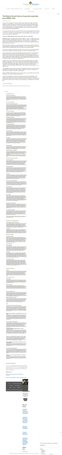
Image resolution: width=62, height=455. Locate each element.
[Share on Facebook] (23, 451)
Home (10, 383)
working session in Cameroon (22, 175)
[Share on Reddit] (26, 451)
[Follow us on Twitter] (7, 375)
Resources (27, 8)
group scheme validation (11, 223)
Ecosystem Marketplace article (32, 46)
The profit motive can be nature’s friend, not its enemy (25, 411)
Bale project (17, 189)
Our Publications (37, 8)
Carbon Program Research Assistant (17, 306)
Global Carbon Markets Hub (14, 8)
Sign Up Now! (25, 400)
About (53, 8)
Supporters (31, 11)
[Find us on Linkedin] (9, 375)
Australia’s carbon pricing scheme (17, 212)
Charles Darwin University (23, 79)
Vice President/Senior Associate (17, 331)
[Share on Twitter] (25, 451)
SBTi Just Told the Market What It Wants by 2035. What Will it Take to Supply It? (25, 441)
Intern (24, 324)
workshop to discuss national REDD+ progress (16, 161)
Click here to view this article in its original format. (14, 374)
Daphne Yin (25, 78)
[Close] (61, 432)
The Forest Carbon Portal (9, 365)
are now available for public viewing (23, 72)
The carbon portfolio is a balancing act (25, 433)
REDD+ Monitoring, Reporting (9, 351)
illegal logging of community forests (17, 58)
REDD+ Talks (14, 38)
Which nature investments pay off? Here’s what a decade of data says (25, 420)
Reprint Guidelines (13, 377)
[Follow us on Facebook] (6, 375)
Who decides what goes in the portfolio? (25, 427)
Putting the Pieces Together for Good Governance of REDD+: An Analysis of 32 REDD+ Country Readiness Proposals (15, 285)
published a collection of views (17, 96)
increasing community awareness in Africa (18, 253)
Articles (47, 8)
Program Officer (15, 322)
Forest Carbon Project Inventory (15, 367)
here (26, 36)
